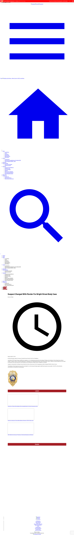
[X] (4, 288)
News (4, 151)
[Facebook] (5, 287)
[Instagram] (5, 289)
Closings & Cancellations (9, 167)
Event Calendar (5, 163)
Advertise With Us (8, 177)
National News (7, 156)
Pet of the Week (8, 169)
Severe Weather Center (9, 173)
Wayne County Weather (9, 171)
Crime (6, 153)
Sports (4, 158)
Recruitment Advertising (9, 178)
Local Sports (7, 159)
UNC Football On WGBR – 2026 (10, 161)
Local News (7, 152)
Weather (6, 170)
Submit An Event (8, 165)
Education (7, 154)
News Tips (5, 174)
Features (4, 166)
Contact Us (5, 175)
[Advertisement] (37, 449)
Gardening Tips (7, 168)
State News (7, 157)
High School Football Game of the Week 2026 (13, 160)
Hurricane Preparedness (9, 172)
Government (7, 155)
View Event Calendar (8, 164)
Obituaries (4, 162)
